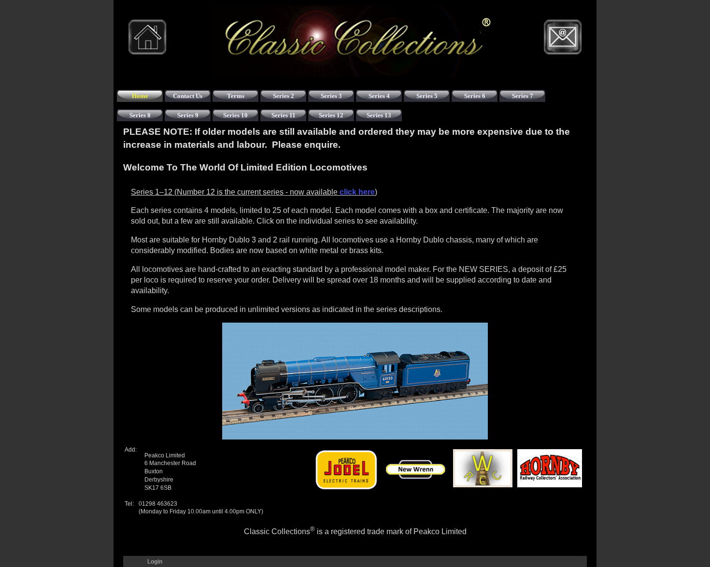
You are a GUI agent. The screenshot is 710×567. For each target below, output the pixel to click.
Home (140, 95)
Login (154, 561)
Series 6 (474, 95)
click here (357, 192)
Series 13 (379, 115)
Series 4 (379, 95)
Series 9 (188, 115)
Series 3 (331, 95)
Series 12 (331, 115)
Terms (235, 95)
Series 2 (283, 95)
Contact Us (187, 95)
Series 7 (522, 95)
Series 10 (235, 115)
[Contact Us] (562, 37)
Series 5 (427, 95)
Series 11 (283, 115)
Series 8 (140, 115)
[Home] (147, 37)
